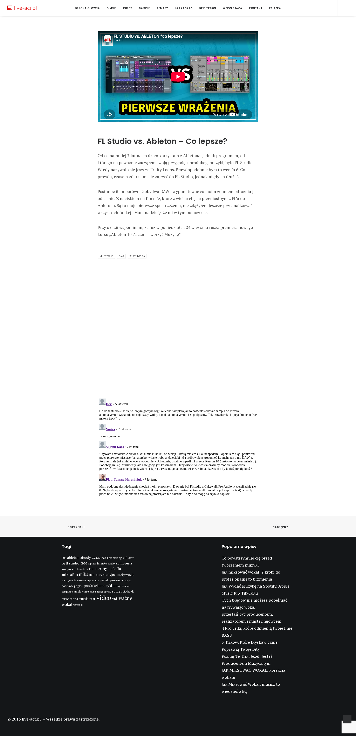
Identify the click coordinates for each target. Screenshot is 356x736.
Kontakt (255, 8)
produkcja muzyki (98, 585)
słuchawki (128, 591)
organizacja (93, 580)
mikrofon (70, 574)
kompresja (124, 563)
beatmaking (114, 558)
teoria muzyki (79, 599)
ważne (125, 598)
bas (104, 558)
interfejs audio (106, 563)
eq (63, 563)
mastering (98, 568)
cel (125, 557)
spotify (107, 591)
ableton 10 (106, 256)
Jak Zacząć (183, 8)
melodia (114, 569)
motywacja (125, 574)
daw (121, 256)
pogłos (78, 586)
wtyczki (78, 605)
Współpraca (232, 8)
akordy (85, 557)
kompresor (69, 569)
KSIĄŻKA (275, 8)
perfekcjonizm (110, 580)
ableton (73, 557)
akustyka (96, 558)
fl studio (73, 563)
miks (83, 574)
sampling (66, 591)
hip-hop (92, 563)
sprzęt (117, 591)
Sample (144, 8)
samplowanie (80, 591)
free (84, 563)
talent (65, 599)
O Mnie (111, 8)
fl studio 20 (137, 256)
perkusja (126, 580)
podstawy (67, 586)
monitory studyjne (102, 575)
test (92, 598)
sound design (96, 591)
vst (115, 598)
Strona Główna (87, 8)
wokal (67, 604)
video (103, 598)
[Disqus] (178, 341)
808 (64, 558)
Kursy (127, 8)
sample (126, 586)
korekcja (82, 569)
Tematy (162, 8)
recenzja (117, 586)
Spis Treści (207, 8)
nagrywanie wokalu (74, 580)
